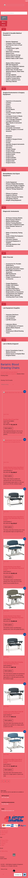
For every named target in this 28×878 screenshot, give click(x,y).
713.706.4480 (4, 804)
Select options (8, 428)
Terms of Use (4, 869)
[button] (3, 874)
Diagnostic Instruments (11, 211)
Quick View (6, 414)
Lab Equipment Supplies (11, 308)
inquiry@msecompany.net (7, 810)
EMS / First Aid (8, 257)
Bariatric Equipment (11, 373)
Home (2, 372)
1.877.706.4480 (5, 797)
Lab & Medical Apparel (10, 344)
